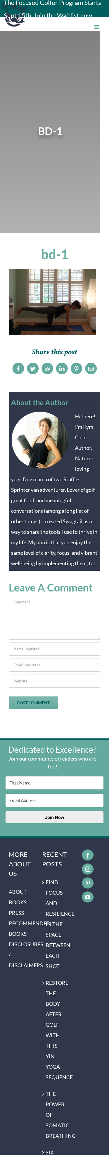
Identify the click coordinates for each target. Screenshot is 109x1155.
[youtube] (88, 897)
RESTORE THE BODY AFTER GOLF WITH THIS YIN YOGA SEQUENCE (55, 1030)
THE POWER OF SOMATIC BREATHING (55, 1115)
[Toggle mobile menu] (97, 27)
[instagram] (88, 869)
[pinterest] (88, 883)
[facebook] (88, 855)
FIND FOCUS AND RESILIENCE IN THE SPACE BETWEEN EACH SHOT (55, 924)
